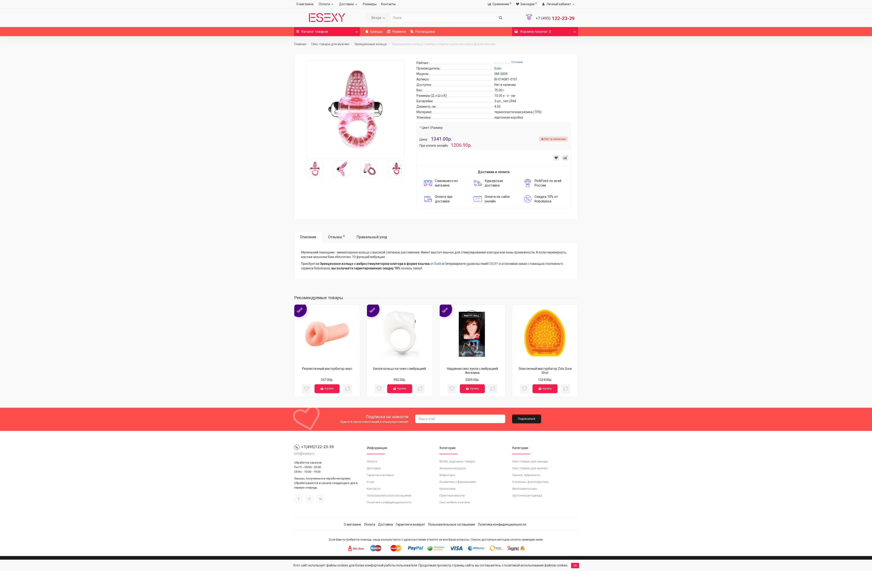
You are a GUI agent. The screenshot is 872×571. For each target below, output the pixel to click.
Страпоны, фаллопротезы (530, 482)
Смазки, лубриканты (526, 475)
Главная (300, 44)
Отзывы (336, 236)
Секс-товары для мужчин (330, 44)
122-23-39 (555, 18)
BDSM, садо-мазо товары (457, 461)
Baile (437, 264)
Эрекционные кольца (370, 44)
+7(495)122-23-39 (317, 446)
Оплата (324, 4)
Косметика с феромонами (457, 482)
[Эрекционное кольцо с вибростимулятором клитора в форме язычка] (355, 109)
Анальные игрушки (452, 468)
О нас (370, 482)
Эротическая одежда (527, 495)
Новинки (398, 32)
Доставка (346, 4)
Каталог (314, 32)
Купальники (447, 488)
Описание (308, 237)
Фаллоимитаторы (524, 488)
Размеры (370, 4)
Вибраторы (447, 475)
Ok (575, 565)
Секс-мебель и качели (454, 502)
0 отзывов (517, 62)
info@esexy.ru (304, 453)
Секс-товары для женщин (530, 461)
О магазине (305, 4)
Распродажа (424, 32)
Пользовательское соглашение (389, 495)
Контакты (388, 4)
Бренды (376, 32)
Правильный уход (372, 237)
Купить (329, 388)
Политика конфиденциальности (389, 502)
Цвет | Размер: (432, 127)
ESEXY (493, 264)
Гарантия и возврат (380, 475)
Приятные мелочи (452, 495)
